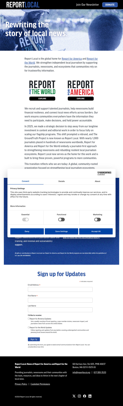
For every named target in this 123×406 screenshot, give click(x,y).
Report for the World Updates (41, 328)
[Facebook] (84, 396)
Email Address (34, 285)
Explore (42, 99)
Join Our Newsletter (87, 4)
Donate (110, 4)
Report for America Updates (40, 319)
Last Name (32, 306)
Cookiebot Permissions (40, 384)
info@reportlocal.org (81, 372)
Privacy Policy (21, 384)
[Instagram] (79, 396)
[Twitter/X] (74, 396)
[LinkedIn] (89, 396)
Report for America (72, 58)
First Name (33, 296)
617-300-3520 (100, 372)
